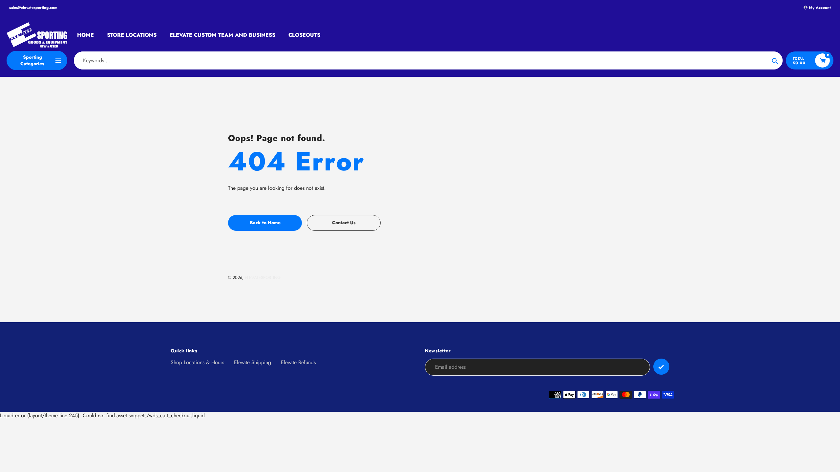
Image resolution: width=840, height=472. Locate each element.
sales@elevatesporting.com (33, 7)
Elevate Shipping (252, 362)
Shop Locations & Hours (197, 362)
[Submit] (661, 367)
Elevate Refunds (298, 362)
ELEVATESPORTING (263, 277)
